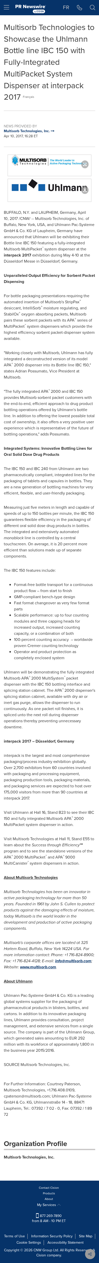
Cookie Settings (28, 1242)
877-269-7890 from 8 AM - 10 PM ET (49, 1218)
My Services (47, 1205)
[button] (49, 160)
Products (49, 1193)
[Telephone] (79, 7)
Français (28, 97)
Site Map (85, 1236)
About (49, 1199)
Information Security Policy (52, 1236)
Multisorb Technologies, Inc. (29, 1157)
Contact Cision (49, 1187)
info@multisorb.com (73, 961)
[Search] (92, 7)
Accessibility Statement (65, 1242)
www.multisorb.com (38, 967)
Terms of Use (14, 1236)
